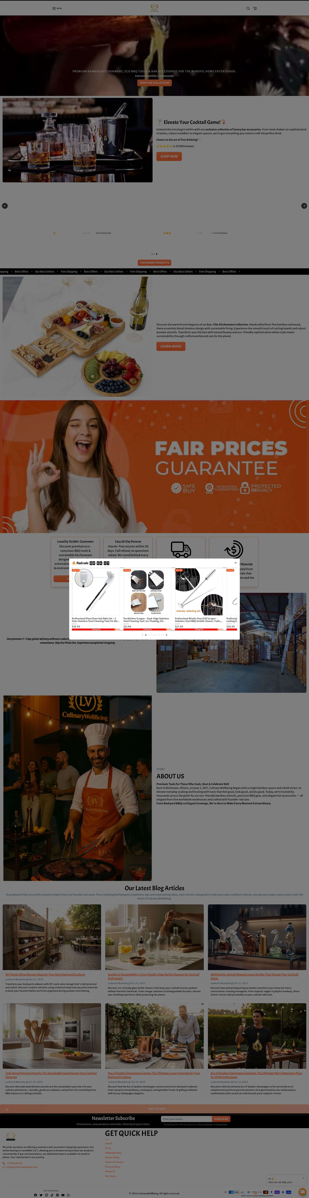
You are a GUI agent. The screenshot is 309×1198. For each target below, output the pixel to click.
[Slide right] (167, 635)
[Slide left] (142, 635)
